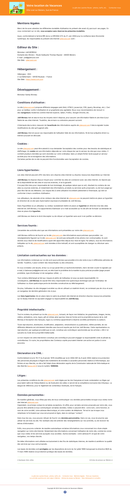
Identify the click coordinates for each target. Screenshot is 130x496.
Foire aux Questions (92, 476)
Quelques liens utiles (26, 460)
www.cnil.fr (32, 366)
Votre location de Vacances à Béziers (71, 488)
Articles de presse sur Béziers (100, 460)
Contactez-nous (115, 8)
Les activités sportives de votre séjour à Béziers (45, 478)
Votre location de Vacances (44, 5)
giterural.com (65, 39)
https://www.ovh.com (34, 79)
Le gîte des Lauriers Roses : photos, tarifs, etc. (89, 8)
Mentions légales (79, 476)
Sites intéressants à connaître (91, 478)
